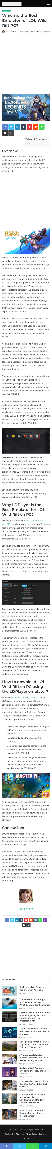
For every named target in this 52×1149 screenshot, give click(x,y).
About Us (20, 1134)
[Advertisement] (26, 66)
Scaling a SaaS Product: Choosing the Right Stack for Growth (34, 1071)
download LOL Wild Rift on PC (25, 697)
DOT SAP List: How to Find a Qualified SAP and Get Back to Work (33, 1084)
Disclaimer (43, 1134)
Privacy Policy (31, 1134)
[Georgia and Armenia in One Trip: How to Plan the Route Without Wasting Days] (9, 1046)
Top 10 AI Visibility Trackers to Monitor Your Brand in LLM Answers (34, 1031)
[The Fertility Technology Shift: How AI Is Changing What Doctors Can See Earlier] (9, 1003)
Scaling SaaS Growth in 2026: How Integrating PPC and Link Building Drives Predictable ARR (34, 1016)
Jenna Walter (11, 32)
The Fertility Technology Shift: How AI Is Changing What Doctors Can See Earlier (34, 1002)
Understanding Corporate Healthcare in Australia (32, 988)
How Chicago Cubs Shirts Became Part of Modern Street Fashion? (32, 1113)
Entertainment (7, 11)
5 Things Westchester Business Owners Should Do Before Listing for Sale (33, 1058)
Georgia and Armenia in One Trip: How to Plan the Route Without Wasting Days (34, 1044)
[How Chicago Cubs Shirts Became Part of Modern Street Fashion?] (9, 1114)
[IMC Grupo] (11, 4)
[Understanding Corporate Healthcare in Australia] (9, 991)
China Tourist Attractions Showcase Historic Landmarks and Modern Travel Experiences (32, 1098)
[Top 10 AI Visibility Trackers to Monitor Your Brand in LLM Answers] (9, 1032)
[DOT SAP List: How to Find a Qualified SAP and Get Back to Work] (9, 1085)
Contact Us (10, 1134)
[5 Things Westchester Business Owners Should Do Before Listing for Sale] (9, 1059)
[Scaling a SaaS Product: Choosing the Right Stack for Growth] (9, 1072)
